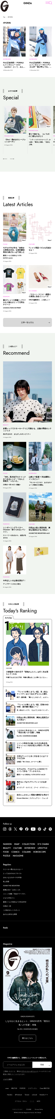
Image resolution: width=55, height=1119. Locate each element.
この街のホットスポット (11, 910)
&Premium (18, 1095)
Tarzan (27, 1095)
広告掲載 (28, 1109)
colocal (34, 1095)
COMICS (15, 851)
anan (7, 1088)
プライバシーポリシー (29, 1071)
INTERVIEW (29, 848)
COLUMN (26, 851)
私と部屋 (6, 881)
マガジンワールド (17, 1109)
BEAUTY (7, 848)
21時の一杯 (7, 906)
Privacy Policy (39, 1109)
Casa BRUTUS (45, 1088)
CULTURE (17, 848)
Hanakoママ (44, 1095)
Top (4, 17)
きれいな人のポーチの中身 (12, 877)
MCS (38, 1101)
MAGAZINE (18, 855)
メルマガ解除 (7, 1079)
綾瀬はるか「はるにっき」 (12, 890)
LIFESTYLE (42, 848)
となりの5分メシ (9, 898)
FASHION (7, 844)
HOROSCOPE (39, 851)
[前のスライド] (5, 158)
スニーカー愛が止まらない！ (13, 869)
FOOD (6, 851)
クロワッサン (32, 1088)
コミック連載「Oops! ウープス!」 (14, 894)
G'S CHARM (43, 844)
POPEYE (22, 1088)
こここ (32, 1101)
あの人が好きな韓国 (10, 914)
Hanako (9, 1095)
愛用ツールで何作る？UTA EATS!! (14, 902)
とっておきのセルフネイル (12, 873)
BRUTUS (14, 1088)
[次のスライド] (9, 158)
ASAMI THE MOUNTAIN (11, 886)
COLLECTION (28, 844)
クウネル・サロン (21, 1101)
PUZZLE (6, 855)
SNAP (16, 844)
